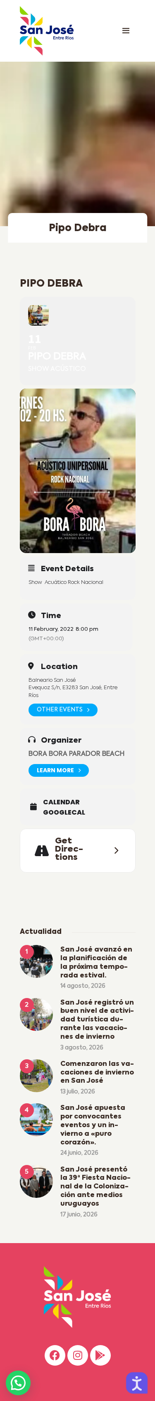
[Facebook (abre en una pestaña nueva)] (55, 1355)
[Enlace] (126, 30)
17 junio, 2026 (79, 1215)
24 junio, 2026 (79, 1153)
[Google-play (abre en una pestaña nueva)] (100, 1355)
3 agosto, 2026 (81, 1048)
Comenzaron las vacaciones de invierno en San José (97, 1073)
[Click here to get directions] (113, 851)
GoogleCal (64, 812)
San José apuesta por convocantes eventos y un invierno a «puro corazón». (92, 1125)
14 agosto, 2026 (82, 986)
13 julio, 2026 (77, 1092)
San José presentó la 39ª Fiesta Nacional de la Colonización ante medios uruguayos (95, 1187)
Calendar (61, 802)
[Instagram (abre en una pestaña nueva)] (77, 1355)
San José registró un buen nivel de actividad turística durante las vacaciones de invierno (97, 1020)
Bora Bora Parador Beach (76, 754)
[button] (18, 1383)
